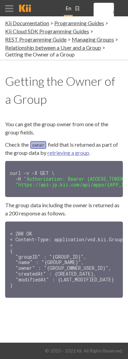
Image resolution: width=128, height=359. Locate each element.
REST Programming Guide (36, 39)
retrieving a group (68, 152)
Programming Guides (79, 23)
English (68, 10)
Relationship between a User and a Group (53, 47)
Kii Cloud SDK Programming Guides (47, 31)
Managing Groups (93, 39)
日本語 (77, 10)
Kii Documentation (27, 23)
